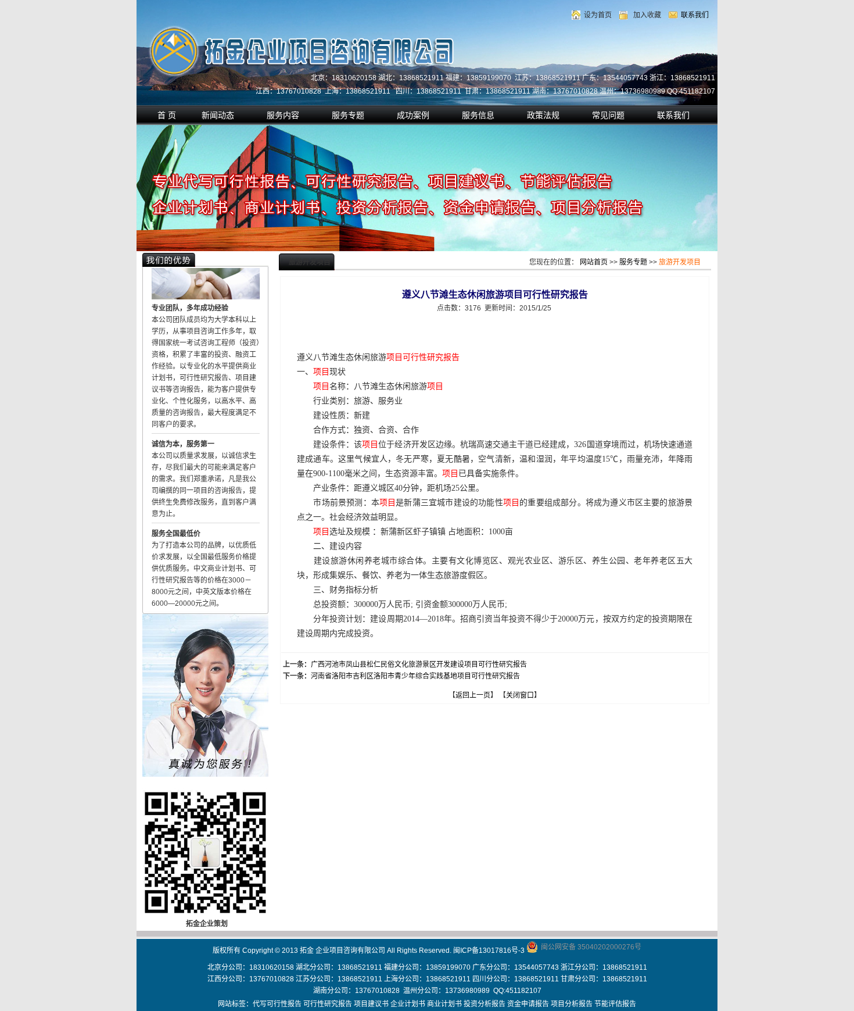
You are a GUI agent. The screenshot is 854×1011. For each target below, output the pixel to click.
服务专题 (348, 115)
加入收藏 (647, 15)
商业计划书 (444, 1004)
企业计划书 (407, 1004)
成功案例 (413, 115)
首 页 (166, 115)
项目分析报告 (572, 1004)
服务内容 (283, 115)
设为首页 (598, 15)
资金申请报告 (528, 1004)
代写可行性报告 (277, 1004)
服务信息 (478, 115)
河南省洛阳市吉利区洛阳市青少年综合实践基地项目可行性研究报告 (415, 676)
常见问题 (608, 115)
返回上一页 (472, 695)
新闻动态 (218, 115)
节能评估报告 (615, 1004)
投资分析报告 (484, 1004)
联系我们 (695, 15)
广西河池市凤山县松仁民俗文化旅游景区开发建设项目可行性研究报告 (419, 664)
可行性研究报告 (327, 1004)
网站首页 (594, 262)
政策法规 (543, 115)
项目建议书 (371, 1004)
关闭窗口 (520, 695)
